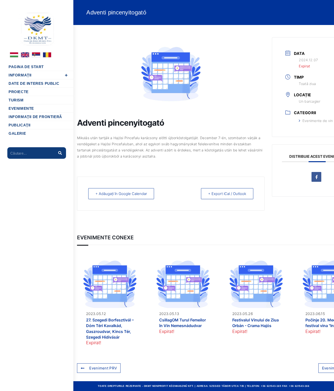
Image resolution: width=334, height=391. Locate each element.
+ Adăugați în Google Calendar (121, 193)
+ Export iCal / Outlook (227, 193)
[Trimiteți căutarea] (60, 153)
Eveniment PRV (103, 368)
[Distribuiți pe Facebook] (316, 177)
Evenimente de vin (317, 121)
